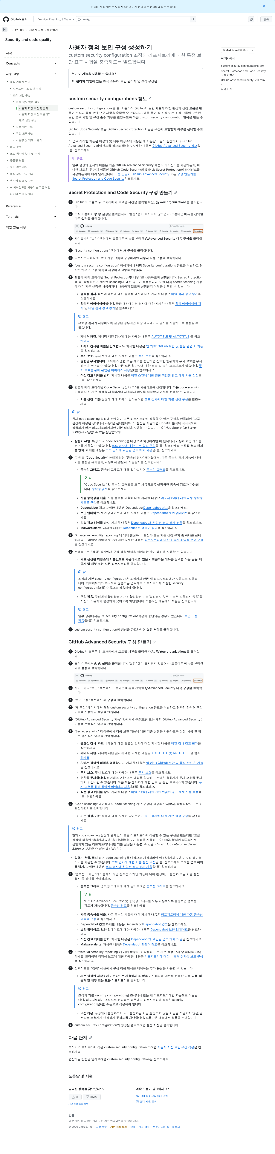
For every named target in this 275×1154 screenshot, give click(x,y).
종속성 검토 (100, 489)
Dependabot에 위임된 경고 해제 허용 (156, 522)
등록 (266, 19)
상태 (132, 1126)
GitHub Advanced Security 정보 (174, 145)
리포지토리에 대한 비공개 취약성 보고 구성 (174, 540)
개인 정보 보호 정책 (78, 1103)
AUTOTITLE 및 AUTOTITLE (170, 336)
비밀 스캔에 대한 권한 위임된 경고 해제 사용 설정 (164, 375)
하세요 (84, 341)
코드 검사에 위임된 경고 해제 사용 (129, 450)
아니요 (93, 1096)
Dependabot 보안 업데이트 (169, 513)
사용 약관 (101, 1126)
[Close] (264, 6)
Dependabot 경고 (155, 507)
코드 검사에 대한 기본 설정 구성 (166, 399)
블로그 (176, 1126)
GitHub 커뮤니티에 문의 (154, 1096)
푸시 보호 (144, 356)
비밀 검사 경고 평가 (184, 294)
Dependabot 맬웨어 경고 (140, 528)
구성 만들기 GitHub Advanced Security (142, 174)
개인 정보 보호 (118, 1126)
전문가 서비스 (161, 1126)
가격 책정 (144, 1126)
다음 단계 (78, 1037)
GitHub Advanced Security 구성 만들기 (109, 642)
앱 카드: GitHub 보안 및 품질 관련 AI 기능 (174, 346)
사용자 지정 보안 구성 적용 (176, 1047)
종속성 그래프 (155, 469)
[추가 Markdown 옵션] (252, 50)
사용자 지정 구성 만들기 (43, 29)
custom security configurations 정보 (107, 98)
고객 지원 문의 (148, 1101)
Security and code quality (28, 39)
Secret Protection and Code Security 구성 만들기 (120, 192)
